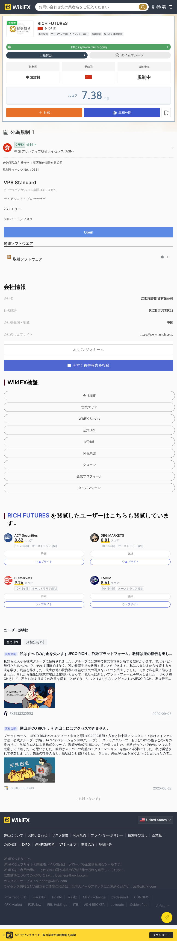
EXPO (25, 844)
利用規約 (79, 835)
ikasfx (72, 897)
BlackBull (39, 897)
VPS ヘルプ (67, 844)
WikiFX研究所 (45, 844)
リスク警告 (60, 835)
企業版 (157, 835)
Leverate (117, 904)
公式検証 (10, 844)
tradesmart (120, 897)
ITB (75, 904)
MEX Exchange (94, 897)
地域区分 (105, 844)
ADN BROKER (94, 904)
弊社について (13, 835)
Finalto (57, 897)
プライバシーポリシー (107, 835)
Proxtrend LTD (16, 897)
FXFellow (34, 904)
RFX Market (13, 904)
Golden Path (139, 904)
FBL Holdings (57, 904)
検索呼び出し (137, 835)
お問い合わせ (37, 835)
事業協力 (87, 844)
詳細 (44, 553)
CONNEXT (142, 897)
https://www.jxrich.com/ (156, 334)
